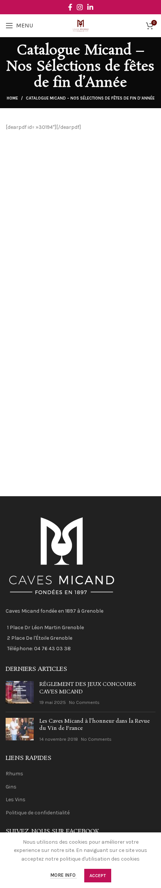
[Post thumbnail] (20, 693)
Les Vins (15, 799)
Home (12, 98)
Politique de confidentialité (38, 812)
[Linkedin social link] (90, 7)
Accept (97, 875)
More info (63, 875)
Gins (11, 787)
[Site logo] (80, 25)
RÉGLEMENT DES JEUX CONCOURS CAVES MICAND (87, 688)
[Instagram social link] (80, 7)
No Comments (84, 702)
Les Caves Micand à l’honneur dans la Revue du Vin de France (94, 724)
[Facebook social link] (70, 7)
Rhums (14, 773)
